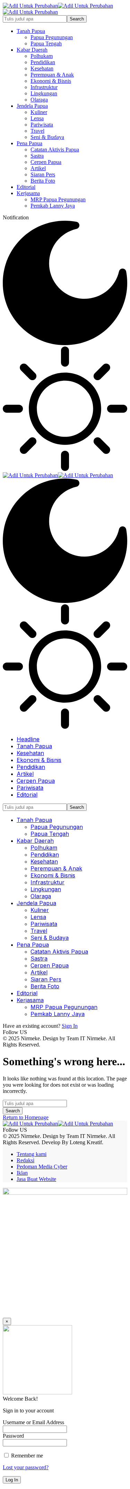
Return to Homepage (26, 1117)
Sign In (70, 1026)
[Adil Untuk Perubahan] (58, 475)
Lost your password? (26, 1467)
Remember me (26, 1456)
